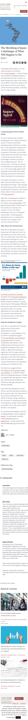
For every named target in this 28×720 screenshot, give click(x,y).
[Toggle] (26, 2)
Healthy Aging (5, 445)
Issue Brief (3, 619)
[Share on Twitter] (22, 63)
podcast (3, 416)
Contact (23, 703)
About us (16, 703)
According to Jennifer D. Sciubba (11, 294)
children (4, 455)
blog (21, 414)
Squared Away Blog (7, 469)
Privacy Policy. (11, 717)
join (14, 423)
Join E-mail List (17, 5)
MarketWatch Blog (5, 655)
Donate (23, 11)
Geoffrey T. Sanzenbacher (18, 655)
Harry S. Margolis (10, 435)
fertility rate (5, 459)
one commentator (16, 203)
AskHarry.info (5, 421)
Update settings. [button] (17, 714)
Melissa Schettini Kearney (14, 619)
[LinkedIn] (25, 63)
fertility (11, 455)
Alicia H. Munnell (16, 686)
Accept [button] (18, 717)
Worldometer (9, 194)
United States (20, 455)
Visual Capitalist (10, 73)
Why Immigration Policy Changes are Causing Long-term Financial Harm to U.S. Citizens (13, 649)
